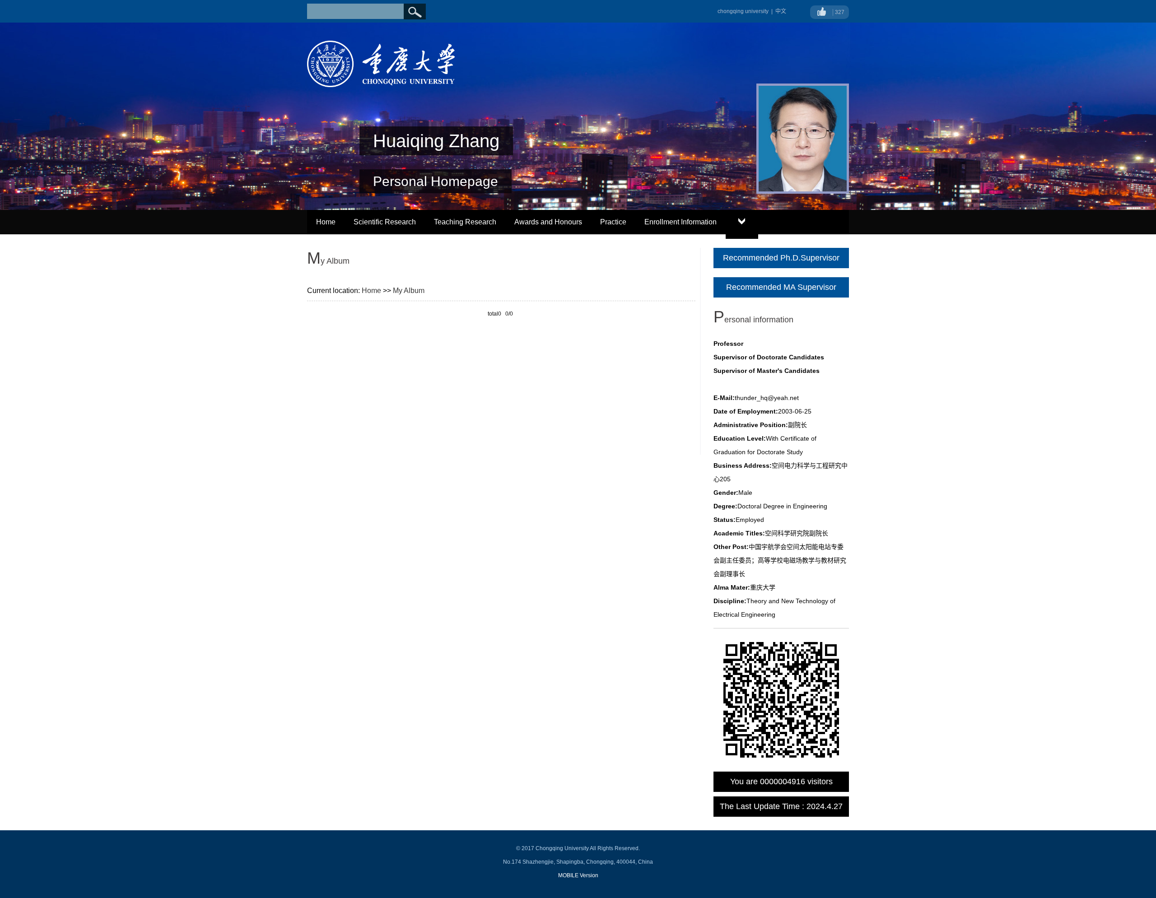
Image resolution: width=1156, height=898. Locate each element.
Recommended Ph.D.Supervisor (781, 257)
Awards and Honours (548, 222)
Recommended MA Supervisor (781, 287)
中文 (780, 11)
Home (326, 222)
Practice (613, 222)
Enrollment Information (680, 222)
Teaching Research (465, 222)
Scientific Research (385, 222)
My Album (408, 290)
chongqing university (743, 11)
